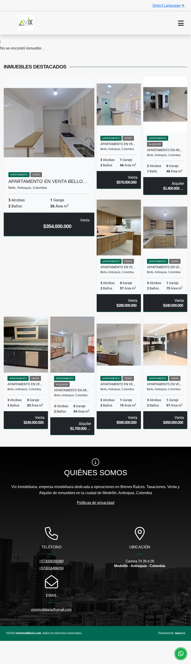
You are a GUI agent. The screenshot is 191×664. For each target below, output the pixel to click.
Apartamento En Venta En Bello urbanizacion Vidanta (118, 267)
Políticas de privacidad (95, 503)
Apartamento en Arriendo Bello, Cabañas (165, 150)
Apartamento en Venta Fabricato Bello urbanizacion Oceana (118, 384)
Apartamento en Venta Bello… (48, 181)
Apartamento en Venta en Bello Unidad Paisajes (25, 384)
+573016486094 (51, 568)
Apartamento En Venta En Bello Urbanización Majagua (165, 267)
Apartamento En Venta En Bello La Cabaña (165, 384)
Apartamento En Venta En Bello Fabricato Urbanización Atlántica (118, 144)
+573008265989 (51, 561)
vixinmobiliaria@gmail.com (51, 609)
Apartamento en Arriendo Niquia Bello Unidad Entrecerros (72, 390)
